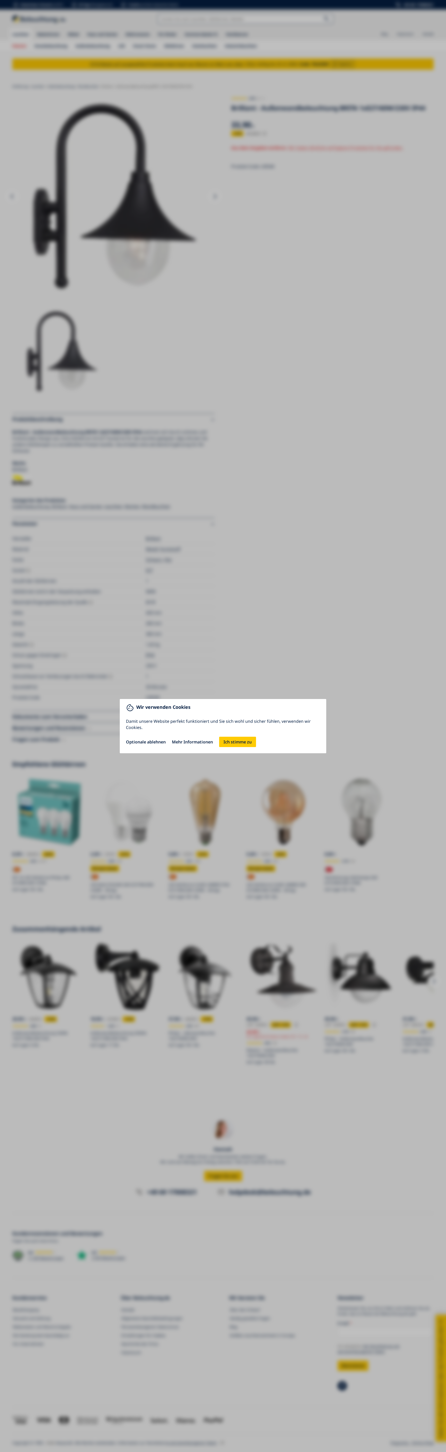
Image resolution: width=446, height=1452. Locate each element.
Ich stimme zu (238, 742)
